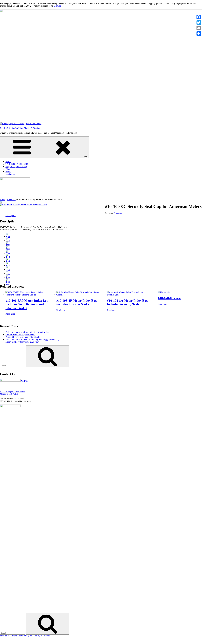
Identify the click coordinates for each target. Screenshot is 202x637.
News (8, 171)
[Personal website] (8, 284)
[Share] (198, 33)
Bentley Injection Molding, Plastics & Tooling (20, 128)
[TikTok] (8, 273)
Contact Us (10, 174)
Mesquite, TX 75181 (9, 394)
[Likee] (8, 278)
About (8, 169)
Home (8, 161)
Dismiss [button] (57, 6)
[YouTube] (8, 253)
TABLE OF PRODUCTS (16, 164)
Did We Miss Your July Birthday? (20, 334)
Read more (10, 314)
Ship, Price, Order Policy (16, 166)
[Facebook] (8, 236)
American (11, 199)
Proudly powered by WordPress (36, 636)
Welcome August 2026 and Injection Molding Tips (27, 332)
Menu (86, 157)
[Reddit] (8, 257)
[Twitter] (8, 240)
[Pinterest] (8, 265)
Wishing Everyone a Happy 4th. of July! (23, 337)
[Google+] (8, 249)
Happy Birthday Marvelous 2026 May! (22, 342)
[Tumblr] (8, 269)
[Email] (198, 28)
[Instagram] (8, 245)
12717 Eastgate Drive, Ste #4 (12, 391)
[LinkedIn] (8, 261)
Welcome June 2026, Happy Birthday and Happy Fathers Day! (32, 339)
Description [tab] (10, 215)
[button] (1, 202)
